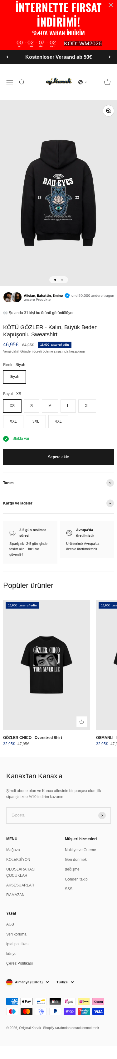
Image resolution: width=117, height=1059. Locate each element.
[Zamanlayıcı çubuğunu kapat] (110, 5)
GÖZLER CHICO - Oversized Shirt (32, 737)
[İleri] (110, 57)
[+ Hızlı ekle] (81, 721)
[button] (82, 82)
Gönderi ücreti (31, 351)
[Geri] (7, 57)
